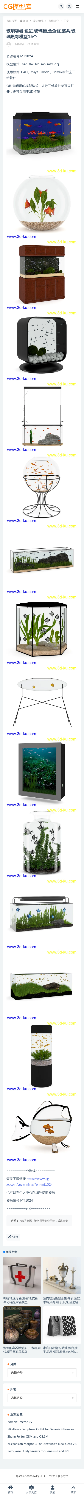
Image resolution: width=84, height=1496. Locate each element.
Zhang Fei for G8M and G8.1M (28, 1436)
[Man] (8, 44)
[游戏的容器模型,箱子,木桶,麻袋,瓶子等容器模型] (22, 1325)
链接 (14, 1237)
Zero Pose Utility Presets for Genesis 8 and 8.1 (38, 1451)
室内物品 (38, 21)
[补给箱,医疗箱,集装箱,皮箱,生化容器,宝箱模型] (22, 1275)
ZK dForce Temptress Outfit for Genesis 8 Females (41, 1429)
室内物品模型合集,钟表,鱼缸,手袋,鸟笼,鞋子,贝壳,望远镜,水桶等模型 (62, 1302)
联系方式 (63, 1476)
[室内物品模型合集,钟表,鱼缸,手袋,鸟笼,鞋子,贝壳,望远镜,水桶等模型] (62, 1275)
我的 (52, 1492)
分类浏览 (31, 1492)
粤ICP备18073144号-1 (29, 1476)
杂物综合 (53, 21)
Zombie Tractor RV (20, 1422)
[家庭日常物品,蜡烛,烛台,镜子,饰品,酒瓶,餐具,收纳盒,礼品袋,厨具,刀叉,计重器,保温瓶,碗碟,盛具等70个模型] (62, 1325)
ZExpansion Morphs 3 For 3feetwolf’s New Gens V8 (42, 1444)
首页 (25, 21)
